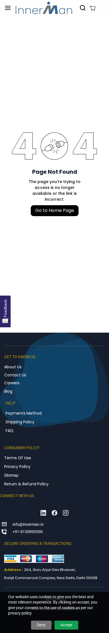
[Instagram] (65, 513)
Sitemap (11, 475)
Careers (12, 383)
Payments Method (24, 413)
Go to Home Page (54, 210)
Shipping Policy (20, 422)
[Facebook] (54, 513)
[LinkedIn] (43, 513)
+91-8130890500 (28, 531)
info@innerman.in (28, 524)
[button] (93, 8)
